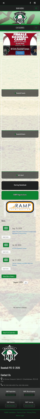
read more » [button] (6, 237)
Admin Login (20, 415)
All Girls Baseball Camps (19, 248)
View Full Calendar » (9, 333)
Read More (20, 53)
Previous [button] (5, 209)
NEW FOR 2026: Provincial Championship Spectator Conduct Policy (24, 232)
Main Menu (20, 8)
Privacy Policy (31, 412)
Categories (20, 27)
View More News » (9, 276)
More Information (11, 395)
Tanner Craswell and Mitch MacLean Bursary (22, 264)
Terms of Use (21, 412)
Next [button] (35, 209)
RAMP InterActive (10, 412)
